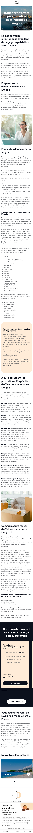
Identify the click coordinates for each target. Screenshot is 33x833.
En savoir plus (15, 683)
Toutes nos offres (15, 701)
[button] (14, 781)
